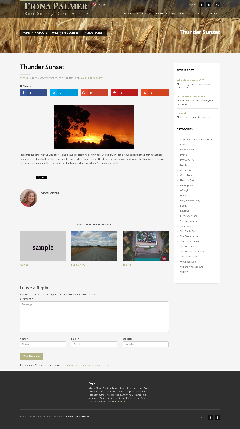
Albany (91, 388)
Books (183, 144)
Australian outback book (106, 391)
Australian (100, 401)
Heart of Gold (187, 180)
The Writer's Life (188, 256)
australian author (115, 401)
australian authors (97, 394)
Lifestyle (184, 190)
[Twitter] (208, 4)
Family (183, 164)
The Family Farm (188, 231)
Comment (26, 298)
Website (127, 338)
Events (183, 154)
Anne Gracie (144, 388)
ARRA (91, 391)
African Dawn (139, 398)
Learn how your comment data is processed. (85, 364)
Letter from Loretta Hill (191, 96)
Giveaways (186, 170)
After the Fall (141, 391)
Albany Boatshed (104, 388)
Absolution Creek (97, 398)
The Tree (128, 264)
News (183, 195)
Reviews (184, 210)
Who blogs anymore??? (190, 79)
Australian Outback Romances (196, 139)
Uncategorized (188, 261)
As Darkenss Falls (137, 394)
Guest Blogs (186, 175)
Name (24, 338)
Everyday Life (187, 159)
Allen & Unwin (121, 394)
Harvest (25, 264)
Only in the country (92, 78)
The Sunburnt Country (192, 251)
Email (75, 338)
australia (117, 388)
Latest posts (186, 185)
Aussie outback (130, 388)
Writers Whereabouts (191, 266)
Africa (91, 401)
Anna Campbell (126, 391)
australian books (124, 398)
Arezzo (110, 394)
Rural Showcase (188, 215)
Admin (26, 78)
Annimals (110, 398)
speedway (186, 226)
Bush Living (78, 264)
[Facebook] (201, 4)
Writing (184, 271)
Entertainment (187, 149)
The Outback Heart (190, 241)
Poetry (183, 205)
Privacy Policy (82, 416)
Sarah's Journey (188, 220)
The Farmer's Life (189, 236)
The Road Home (188, 246)
